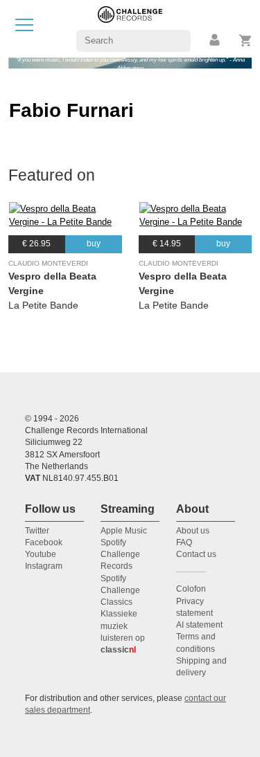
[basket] (246, 40)
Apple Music (124, 531)
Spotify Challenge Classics (120, 590)
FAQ (184, 542)
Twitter (37, 531)
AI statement (199, 625)
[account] (215, 40)
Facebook (43, 542)
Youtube (40, 554)
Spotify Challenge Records (120, 554)
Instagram (43, 566)
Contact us (196, 554)
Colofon (191, 589)
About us (192, 531)
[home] (130, 28)
